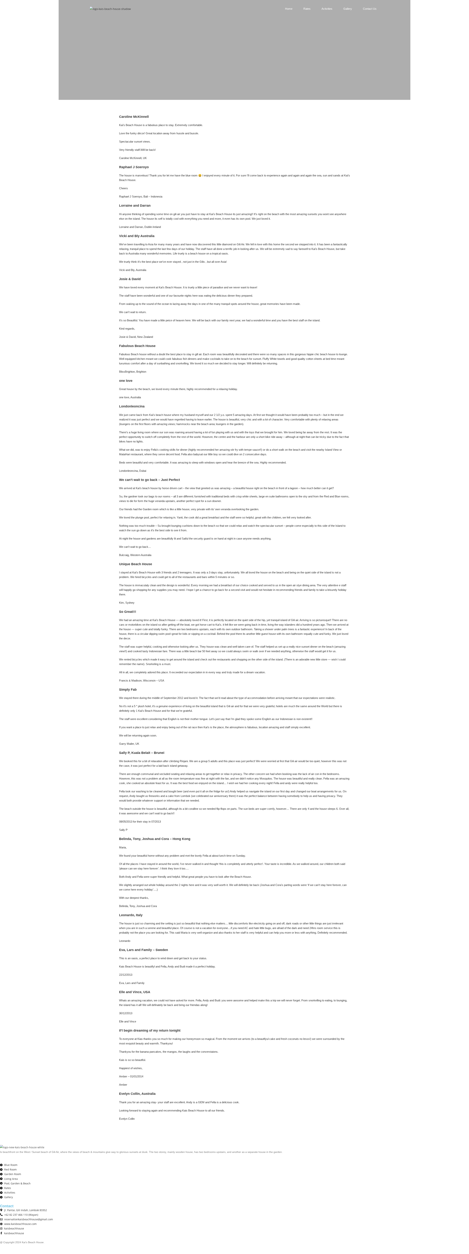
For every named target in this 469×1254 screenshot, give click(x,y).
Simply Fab (128, 689)
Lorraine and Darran (135, 205)
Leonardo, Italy (131, 915)
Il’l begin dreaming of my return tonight (149, 1030)
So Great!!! (127, 612)
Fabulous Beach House (137, 346)
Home (288, 8)
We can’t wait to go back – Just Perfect (149, 480)
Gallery (347, 8)
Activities (327, 8)
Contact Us (369, 8)
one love (125, 381)
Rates (307, 8)
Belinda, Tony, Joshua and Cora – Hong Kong (154, 839)
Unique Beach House (135, 564)
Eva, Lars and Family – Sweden (143, 950)
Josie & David (130, 279)
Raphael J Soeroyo (134, 167)
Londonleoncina (132, 406)
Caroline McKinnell (134, 117)
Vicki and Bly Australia (136, 236)
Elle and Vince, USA (134, 992)
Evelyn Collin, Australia (137, 1094)
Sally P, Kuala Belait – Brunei (141, 753)
